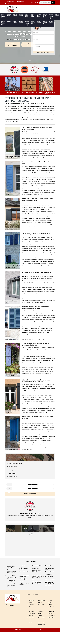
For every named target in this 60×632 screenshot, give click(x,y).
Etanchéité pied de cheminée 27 (33, 15)
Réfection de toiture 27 (9, 15)
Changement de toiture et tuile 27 (45, 22)
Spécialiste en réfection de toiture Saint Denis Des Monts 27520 (37, 582)
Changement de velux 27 (57, 15)
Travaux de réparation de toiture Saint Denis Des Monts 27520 (49, 573)
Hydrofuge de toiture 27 (39, 22)
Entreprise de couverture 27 (3, 16)
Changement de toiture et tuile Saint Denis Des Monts (11, 577)
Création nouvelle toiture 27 (26, 15)
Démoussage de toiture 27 (21, 22)
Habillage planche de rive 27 (33, 22)
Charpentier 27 (9, 22)
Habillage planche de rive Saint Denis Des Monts (11, 585)
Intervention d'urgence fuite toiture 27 (45, 16)
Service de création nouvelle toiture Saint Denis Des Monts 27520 (50, 578)
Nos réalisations (12, 44)
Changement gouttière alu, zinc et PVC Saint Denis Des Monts (37, 567)
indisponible (10, 1)
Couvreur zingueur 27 (15, 22)
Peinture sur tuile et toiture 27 (39, 15)
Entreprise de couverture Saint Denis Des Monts (24, 580)
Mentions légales (33, 629)
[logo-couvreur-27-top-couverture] (12, 9)
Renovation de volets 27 (51, 22)
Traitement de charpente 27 (15, 15)
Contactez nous (28, 44)
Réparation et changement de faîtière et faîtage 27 (27, 23)
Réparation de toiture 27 (21, 15)
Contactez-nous (42, 629)
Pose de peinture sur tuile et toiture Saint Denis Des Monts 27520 (37, 572)
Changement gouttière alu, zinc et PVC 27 (3, 23)
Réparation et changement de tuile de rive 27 (51, 16)
